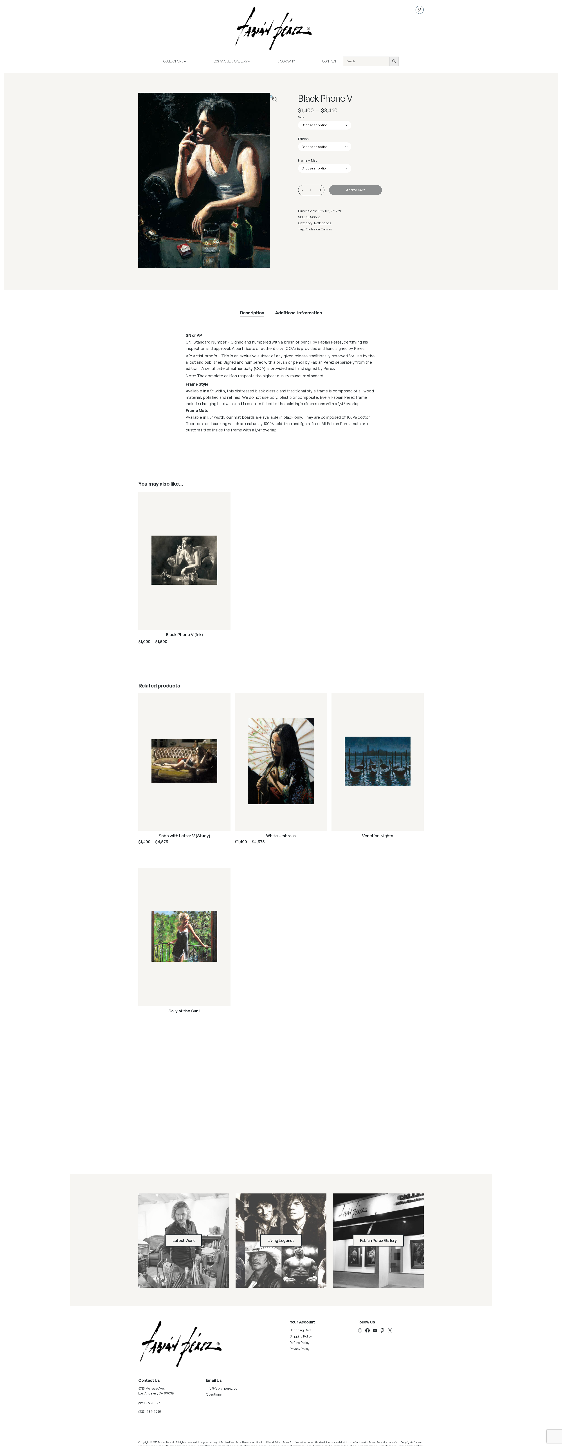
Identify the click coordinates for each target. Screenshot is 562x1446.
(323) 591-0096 (149, 1403)
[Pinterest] (382, 1330)
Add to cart (355, 190)
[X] (390, 1330)
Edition (303, 139)
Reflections (322, 223)
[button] (274, 99)
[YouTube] (375, 1330)
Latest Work (184, 1240)
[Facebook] (367, 1330)
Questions (214, 1394)
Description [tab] (252, 312)
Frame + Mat (307, 160)
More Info (157, 652)
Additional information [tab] (298, 312)
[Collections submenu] (185, 61)
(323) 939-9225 (149, 1411)
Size (301, 117)
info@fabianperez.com (223, 1388)
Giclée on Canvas (319, 229)
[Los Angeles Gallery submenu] (249, 61)
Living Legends (281, 1240)
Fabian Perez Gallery (378, 1240)
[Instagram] (360, 1330)
